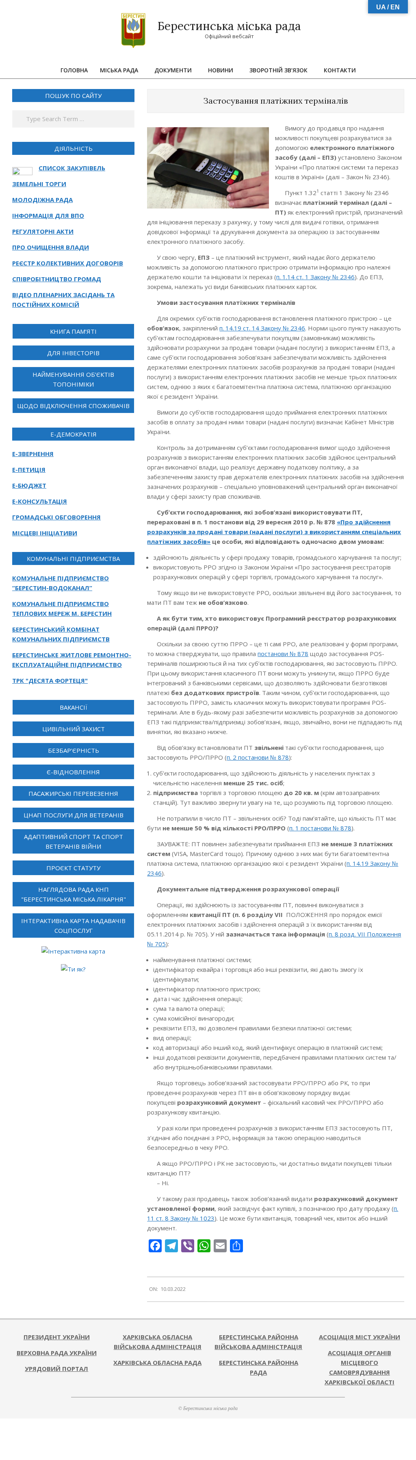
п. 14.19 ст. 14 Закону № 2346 (262, 328)
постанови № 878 (283, 654)
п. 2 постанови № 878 (258, 757)
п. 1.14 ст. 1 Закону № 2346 (315, 277)
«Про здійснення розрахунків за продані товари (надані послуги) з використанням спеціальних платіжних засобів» (274, 531)
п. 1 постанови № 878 (320, 828)
